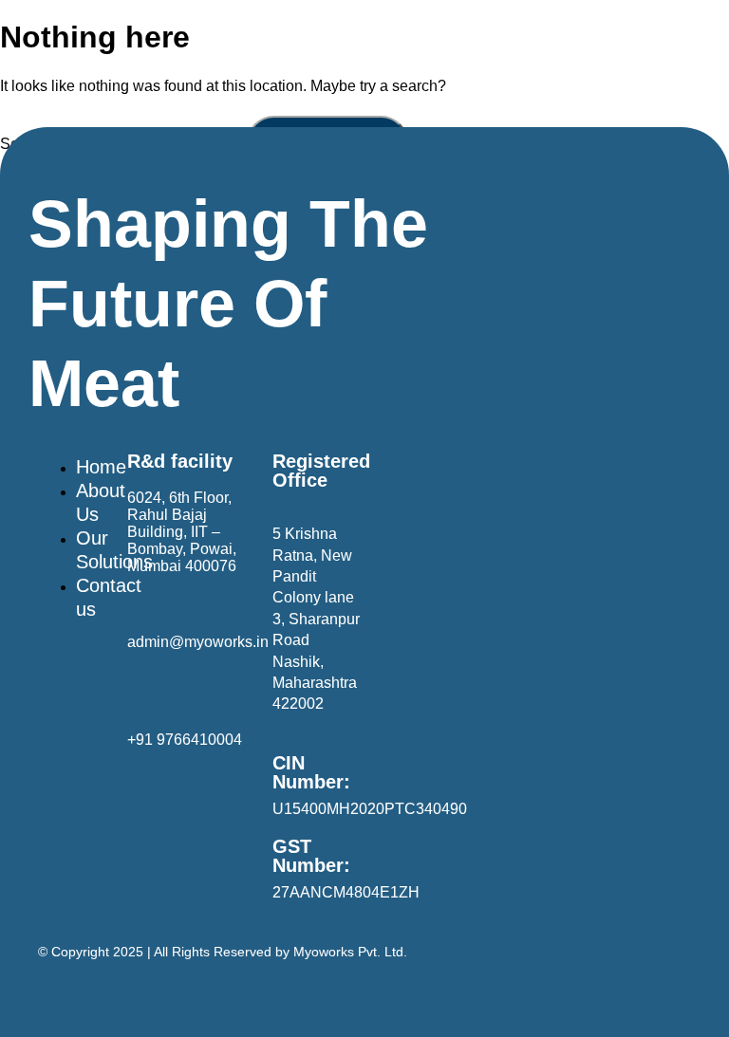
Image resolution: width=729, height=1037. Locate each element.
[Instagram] (52, 774)
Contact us (108, 597)
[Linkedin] (52, 679)
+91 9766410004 (184, 739)
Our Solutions (114, 550)
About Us (100, 502)
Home (101, 466)
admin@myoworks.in (198, 642)
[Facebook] (52, 726)
